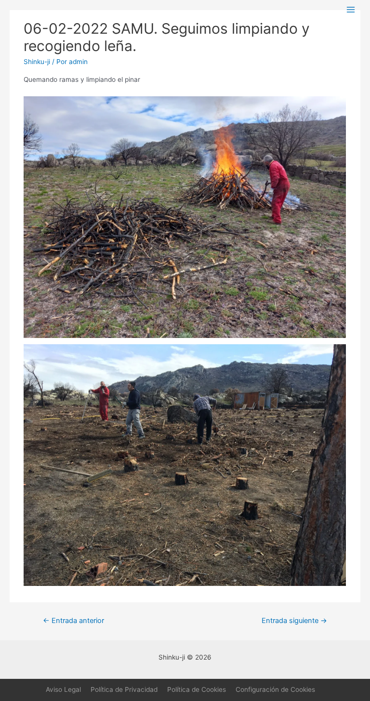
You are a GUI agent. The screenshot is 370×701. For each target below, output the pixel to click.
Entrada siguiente (294, 620)
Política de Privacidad (124, 689)
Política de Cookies (196, 689)
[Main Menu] (351, 10)
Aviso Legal (63, 689)
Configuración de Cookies (275, 689)
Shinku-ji (37, 61)
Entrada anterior (73, 620)
